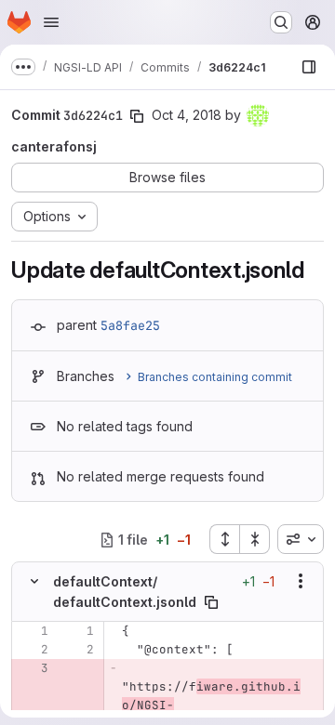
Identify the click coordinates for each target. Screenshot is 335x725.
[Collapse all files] (255, 539)
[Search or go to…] (281, 22)
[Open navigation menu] (51, 22)
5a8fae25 (130, 325)
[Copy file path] (211, 602)
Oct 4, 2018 (186, 115)
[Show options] (300, 581)
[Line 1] (32, 631)
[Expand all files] (224, 539)
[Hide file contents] (34, 581)
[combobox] (300, 539)
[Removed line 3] (32, 668)
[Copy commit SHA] (137, 116)
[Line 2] (32, 649)
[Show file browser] (309, 67)
